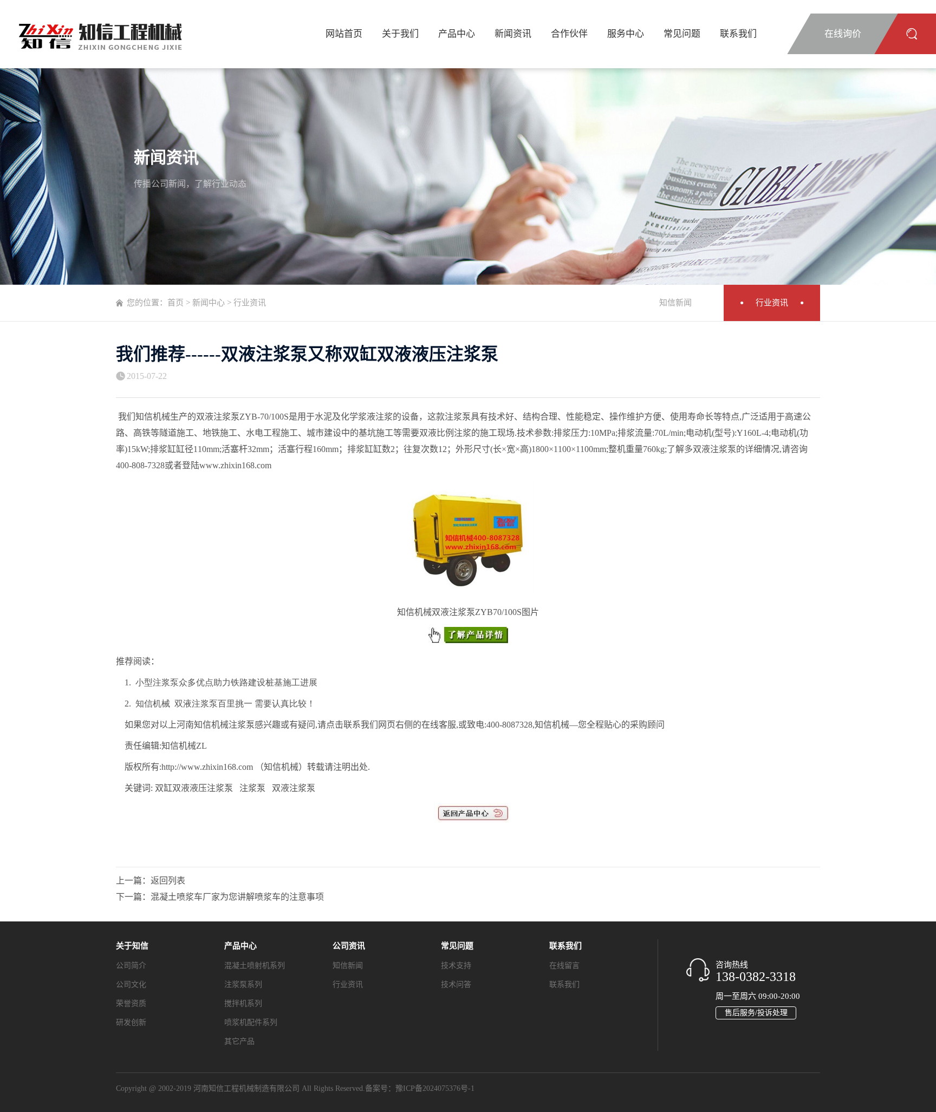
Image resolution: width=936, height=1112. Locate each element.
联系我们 (738, 34)
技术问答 (456, 984)
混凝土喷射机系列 (254, 965)
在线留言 (564, 965)
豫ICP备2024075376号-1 (434, 1088)
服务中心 (625, 34)
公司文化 (131, 984)
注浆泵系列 (243, 984)
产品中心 (456, 34)
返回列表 (168, 880)
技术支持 (456, 965)
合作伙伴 (569, 34)
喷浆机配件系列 (250, 1022)
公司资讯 (349, 945)
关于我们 (400, 34)
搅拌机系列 (243, 1003)
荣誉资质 (131, 1003)
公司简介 (131, 965)
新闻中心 (208, 302)
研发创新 (131, 1022)
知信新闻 (675, 302)
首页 (175, 302)
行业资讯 (772, 302)
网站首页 (344, 34)
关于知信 (132, 945)
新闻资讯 (513, 34)
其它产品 (239, 1041)
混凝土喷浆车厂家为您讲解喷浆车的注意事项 (237, 896)
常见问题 (682, 34)
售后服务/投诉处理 (756, 1013)
